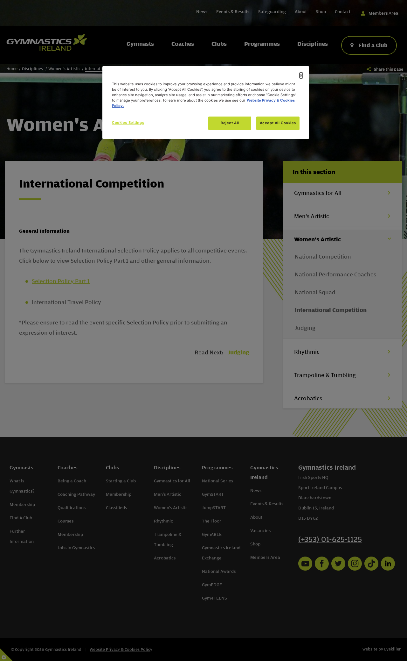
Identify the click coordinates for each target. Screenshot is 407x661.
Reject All (230, 123)
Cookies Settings (128, 122)
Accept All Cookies (278, 123)
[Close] (301, 75)
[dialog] (205, 102)
